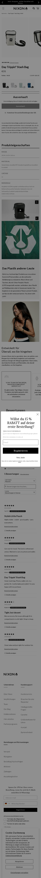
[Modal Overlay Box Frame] (20, 439)
